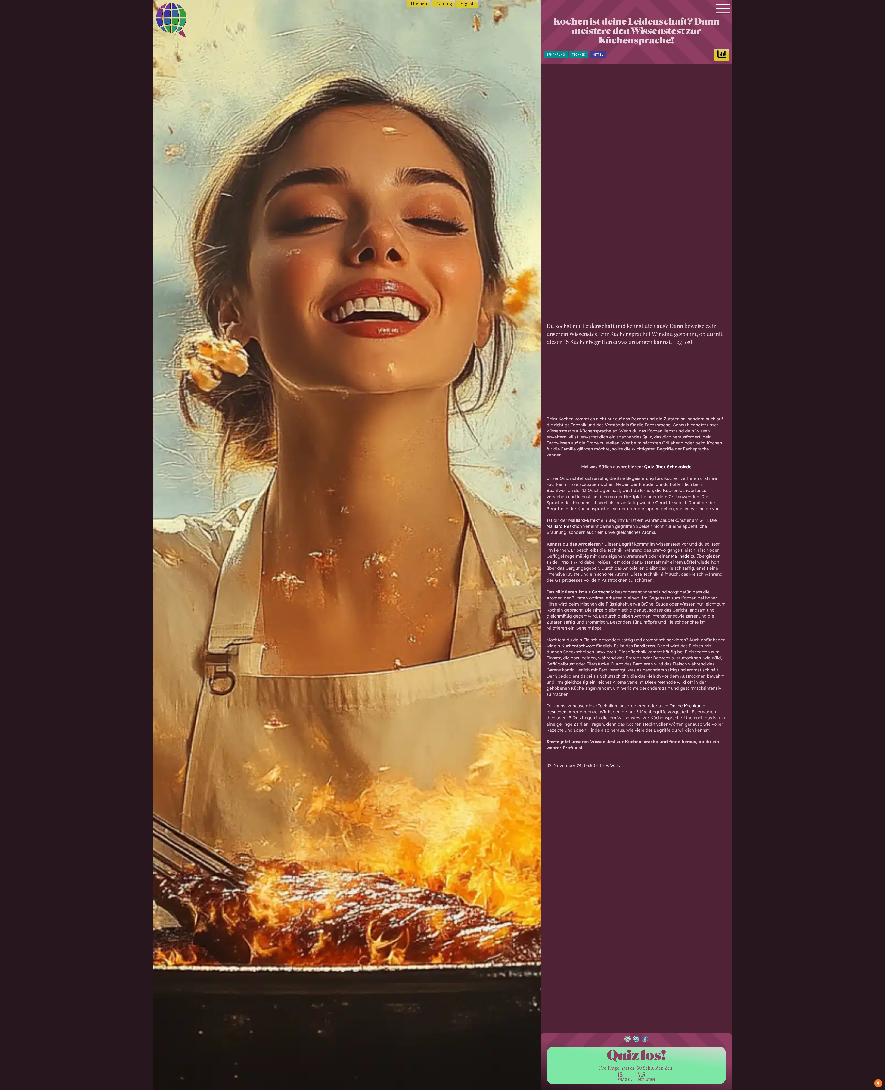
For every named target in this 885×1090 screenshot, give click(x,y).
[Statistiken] (721, 55)
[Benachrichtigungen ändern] (878, 1083)
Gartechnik (603, 592)
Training (443, 3)
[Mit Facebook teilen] (645, 1039)
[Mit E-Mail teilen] (636, 1039)
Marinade (680, 556)
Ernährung (556, 54)
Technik (578, 54)
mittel (597, 54)
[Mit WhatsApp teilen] (627, 1039)
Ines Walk (610, 765)
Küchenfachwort (578, 646)
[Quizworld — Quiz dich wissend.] (179, 21)
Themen (418, 3)
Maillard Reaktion (564, 526)
